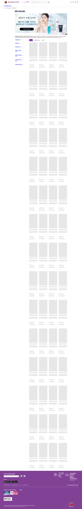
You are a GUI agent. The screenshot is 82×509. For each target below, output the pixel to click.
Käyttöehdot (15, 505)
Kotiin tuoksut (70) (18, 64)
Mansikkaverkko (37, 40)
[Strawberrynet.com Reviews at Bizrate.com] (7, 494)
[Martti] (26, 2)
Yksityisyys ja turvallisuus (8, 505)
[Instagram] (24, 476)
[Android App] (14, 482)
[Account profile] (75, 2)
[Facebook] (21, 476)
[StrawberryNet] (12, 2)
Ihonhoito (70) (17, 39)
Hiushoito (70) (17, 46)
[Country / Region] (70, 2)
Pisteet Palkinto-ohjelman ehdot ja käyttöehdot (26, 505)
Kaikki (31, 40)
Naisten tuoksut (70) (18, 51)
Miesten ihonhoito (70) (18, 56)
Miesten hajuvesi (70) (18, 60)
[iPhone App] (7, 482)
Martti (43, 40)
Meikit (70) (17, 43)
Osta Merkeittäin (7, 5)
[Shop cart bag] (77, 2)
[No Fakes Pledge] (16, 494)
